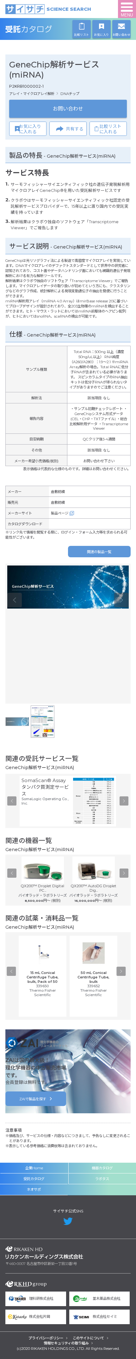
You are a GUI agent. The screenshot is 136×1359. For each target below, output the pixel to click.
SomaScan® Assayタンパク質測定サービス (45, 787)
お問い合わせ (68, 108)
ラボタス (102, 1179)
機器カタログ (102, 1168)
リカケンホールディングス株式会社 (44, 1252)
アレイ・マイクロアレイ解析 (31, 94)
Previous (14, 600)
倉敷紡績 (58, 492)
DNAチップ (69, 94)
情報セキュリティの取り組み (66, 1343)
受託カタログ (44, 29)
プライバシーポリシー (45, 1338)
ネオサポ (34, 1189)
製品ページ (59, 513)
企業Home (34, 1168)
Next (121, 600)
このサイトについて (88, 1338)
